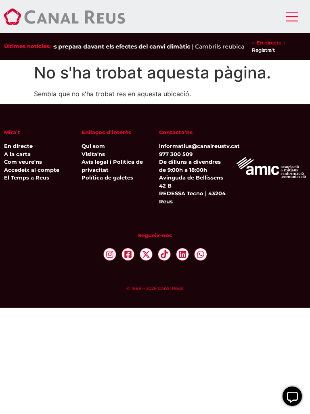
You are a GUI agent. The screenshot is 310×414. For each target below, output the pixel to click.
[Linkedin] (182, 254)
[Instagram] (109, 254)
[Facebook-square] (127, 254)
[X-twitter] (146, 254)
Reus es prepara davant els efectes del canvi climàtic (109, 46)
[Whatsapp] (200, 254)
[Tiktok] (164, 254)
